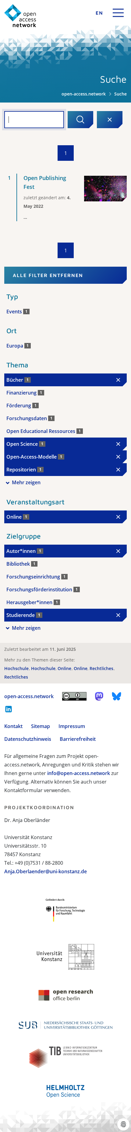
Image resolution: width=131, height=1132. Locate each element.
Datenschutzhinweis (27, 739)
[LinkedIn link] (8, 709)
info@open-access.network (78, 773)
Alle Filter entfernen (48, 275)
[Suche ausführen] (80, 119)
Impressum (71, 726)
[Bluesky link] (117, 696)
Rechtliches (102, 668)
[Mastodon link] (99, 696)
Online (65, 668)
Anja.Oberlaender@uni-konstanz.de (45, 871)
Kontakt (13, 726)
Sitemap (40, 726)
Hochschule (17, 668)
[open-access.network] (20, 15)
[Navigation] (118, 12)
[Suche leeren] (109, 119)
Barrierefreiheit (78, 739)
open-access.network (84, 94)
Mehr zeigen (26, 482)
